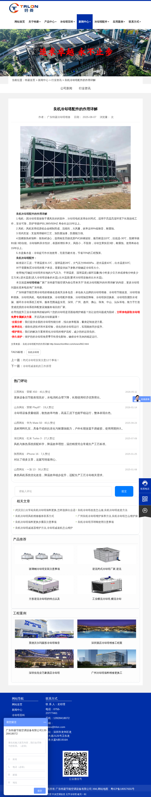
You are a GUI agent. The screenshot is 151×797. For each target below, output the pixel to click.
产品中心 (49, 21)
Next (3, 52)
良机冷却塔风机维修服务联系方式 (34, 516)
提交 (124, 491)
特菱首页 (30, 80)
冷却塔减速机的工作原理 (37, 366)
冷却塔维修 (33, 282)
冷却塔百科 (66, 21)
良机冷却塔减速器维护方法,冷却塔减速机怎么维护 (44, 527)
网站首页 (20, 21)
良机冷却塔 (33, 352)
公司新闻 (66, 88)
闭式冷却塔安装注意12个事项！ (41, 360)
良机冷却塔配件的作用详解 (36, 344)
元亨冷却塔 (71, 794)
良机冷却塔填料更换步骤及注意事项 (36, 521)
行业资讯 (56, 80)
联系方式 (134, 21)
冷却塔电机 (73, 218)
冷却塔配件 (100, 21)
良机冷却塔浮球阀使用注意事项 (96, 521)
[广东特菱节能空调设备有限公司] (24, 10)
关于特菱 (34, 21)
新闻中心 (84, 21)
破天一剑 (81, 794)
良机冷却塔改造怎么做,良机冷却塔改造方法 (102, 510)
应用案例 (118, 21)
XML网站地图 (100, 788)
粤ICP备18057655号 (122, 788)
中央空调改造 (58, 794)
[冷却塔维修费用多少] (75, 52)
